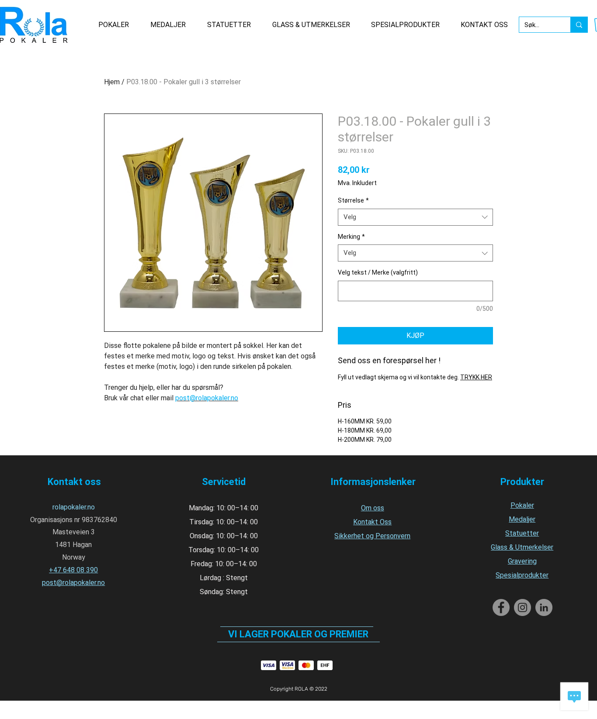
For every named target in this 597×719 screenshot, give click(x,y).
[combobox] (415, 217)
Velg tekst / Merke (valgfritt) (378, 272)
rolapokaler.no (73, 507)
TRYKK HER (476, 377)
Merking (351, 236)
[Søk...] (578, 24)
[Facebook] (501, 607)
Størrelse (353, 200)
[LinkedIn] (543, 607)
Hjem (112, 82)
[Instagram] (522, 607)
